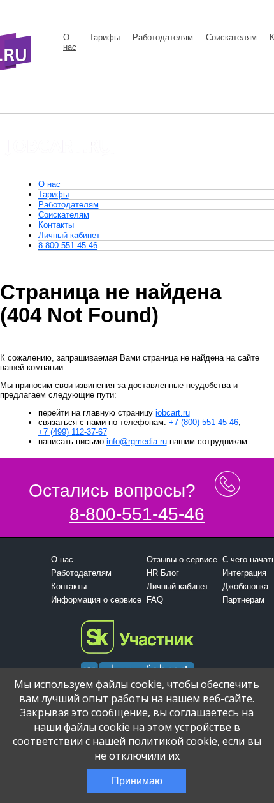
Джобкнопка (245, 586)
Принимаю (137, 781)
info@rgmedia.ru (136, 441)
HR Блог (163, 573)
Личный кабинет (69, 235)
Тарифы (104, 37)
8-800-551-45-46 (67, 245)
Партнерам (243, 599)
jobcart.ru (172, 412)
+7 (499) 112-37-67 (72, 432)
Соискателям (231, 37)
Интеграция (244, 573)
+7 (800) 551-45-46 (203, 422)
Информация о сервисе (96, 599)
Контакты (56, 225)
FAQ (155, 599)
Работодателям (163, 37)
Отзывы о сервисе (182, 559)
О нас (69, 42)
